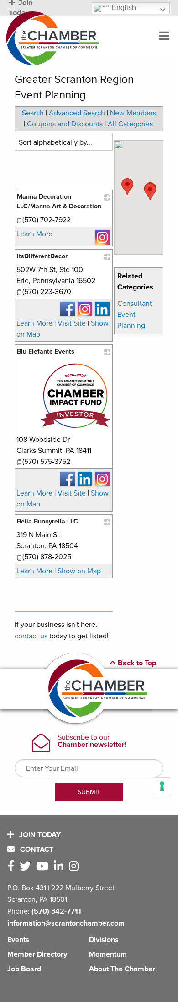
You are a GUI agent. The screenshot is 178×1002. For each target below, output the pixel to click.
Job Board (24, 969)
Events (18, 939)
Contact (35, 849)
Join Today (39, 834)
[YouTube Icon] (44, 866)
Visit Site (72, 323)
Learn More (34, 234)
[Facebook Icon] (12, 866)
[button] (127, 186)
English (123, 7)
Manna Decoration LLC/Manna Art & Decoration (59, 201)
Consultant (134, 303)
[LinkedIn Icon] (60, 866)
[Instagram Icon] (75, 866)
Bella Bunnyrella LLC (47, 521)
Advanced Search (77, 113)
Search (33, 113)
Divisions (104, 939)
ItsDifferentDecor (42, 256)
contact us (31, 636)
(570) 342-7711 (56, 911)
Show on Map (79, 571)
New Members (133, 113)
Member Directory (37, 954)
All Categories (130, 124)
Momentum (108, 954)
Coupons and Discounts (65, 124)
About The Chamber (122, 969)
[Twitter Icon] (27, 866)
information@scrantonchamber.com (66, 923)
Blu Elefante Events (45, 351)
